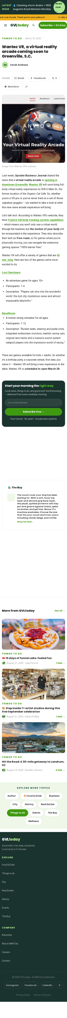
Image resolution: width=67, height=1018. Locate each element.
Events (36, 812)
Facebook (40, 78)
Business (54, 795)
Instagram (12, 985)
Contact (6, 960)
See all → (59, 610)
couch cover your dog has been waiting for (37, 496)
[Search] (33, 25)
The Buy (52, 812)
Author (11, 795)
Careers (6, 952)
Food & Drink (8, 864)
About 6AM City (10, 943)
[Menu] (5, 25)
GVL (19, 25)
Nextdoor (13, 86)
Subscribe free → (33, 411)
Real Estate (47, 804)
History (29, 804)
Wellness (33, 821)
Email (21, 78)
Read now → (58, 7)
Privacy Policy (23, 995)
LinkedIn (47, 985)
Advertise (7, 935)
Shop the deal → (25, 522)
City (15, 804)
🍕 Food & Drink (32, 795)
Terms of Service (42, 995)
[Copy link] (26, 86)
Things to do (12, 38)
